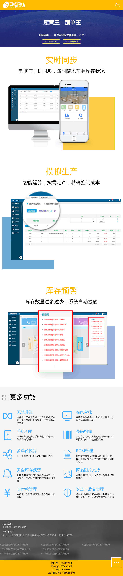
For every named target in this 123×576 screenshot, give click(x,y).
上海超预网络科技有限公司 (56, 544)
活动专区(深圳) (72, 41)
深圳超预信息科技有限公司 (56, 549)
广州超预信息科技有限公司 (56, 553)
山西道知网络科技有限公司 (97, 544)
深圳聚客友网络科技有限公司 (16, 549)
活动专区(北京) (51, 41)
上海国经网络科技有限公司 (15, 544)
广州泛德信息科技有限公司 (15, 553)
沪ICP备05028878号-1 (61, 563)
